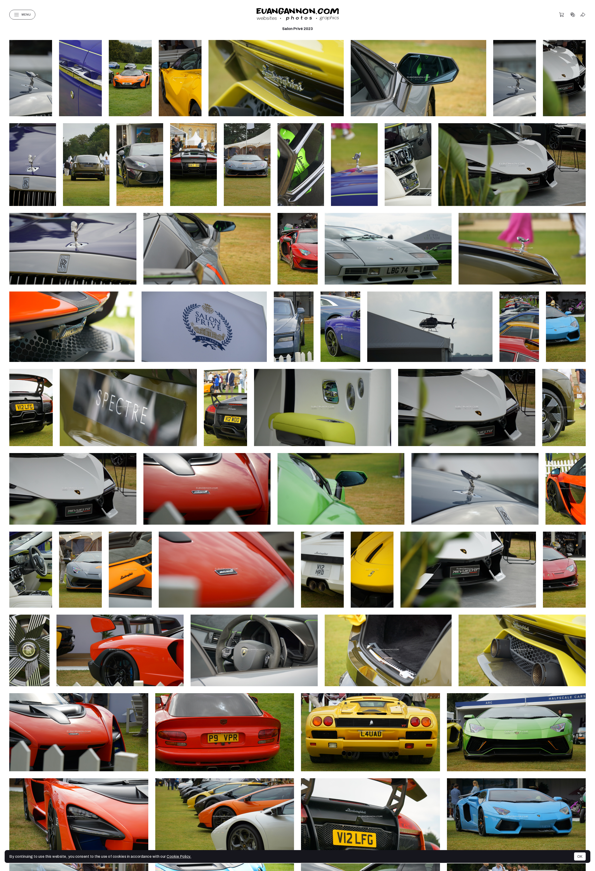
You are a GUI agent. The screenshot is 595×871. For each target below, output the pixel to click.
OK (579, 856)
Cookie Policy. (179, 856)
